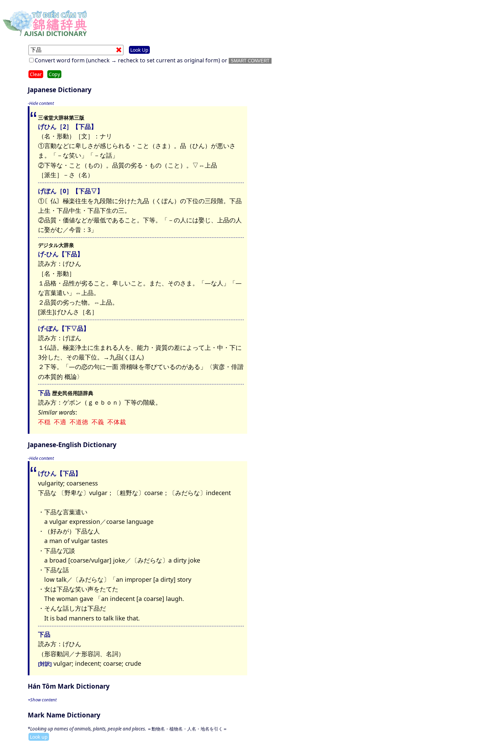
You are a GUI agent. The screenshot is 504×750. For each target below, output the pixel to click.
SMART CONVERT (250, 60)
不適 (60, 422)
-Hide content (41, 103)
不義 (98, 422)
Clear (36, 74)
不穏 (44, 422)
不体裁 (116, 422)
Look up (39, 737)
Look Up (139, 50)
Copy (54, 74)
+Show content (42, 700)
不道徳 (79, 422)
